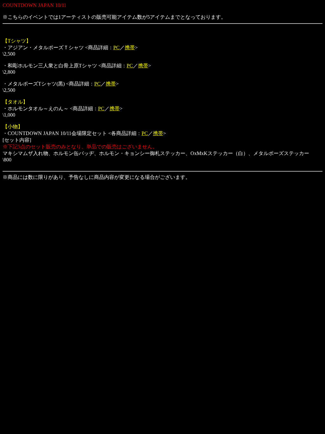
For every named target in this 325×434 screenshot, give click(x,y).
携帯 (130, 47)
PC (116, 47)
